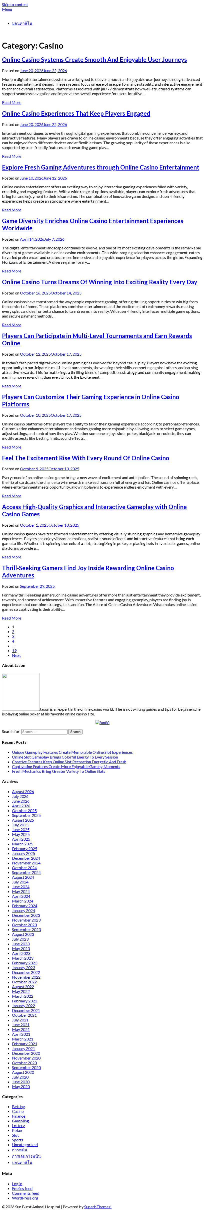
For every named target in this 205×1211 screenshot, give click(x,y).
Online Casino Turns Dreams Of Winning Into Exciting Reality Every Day (99, 281)
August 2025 (23, 820)
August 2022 (23, 986)
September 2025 (26, 815)
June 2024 (21, 886)
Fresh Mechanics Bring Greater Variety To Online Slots (58, 771)
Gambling (20, 1120)
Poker (17, 1130)
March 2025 (22, 843)
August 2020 (23, 1072)
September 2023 (26, 929)
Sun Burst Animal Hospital (24, 14)
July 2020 (20, 1077)
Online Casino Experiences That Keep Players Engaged (76, 113)
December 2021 (26, 1010)
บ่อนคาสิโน (22, 23)
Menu (7, 9)
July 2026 (20, 796)
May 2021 (21, 1029)
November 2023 (26, 920)
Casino (18, 1111)
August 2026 (23, 791)
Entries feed (22, 1188)
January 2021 (23, 1048)
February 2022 (24, 1000)
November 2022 (26, 977)
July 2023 (20, 939)
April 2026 (21, 805)
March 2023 (22, 958)
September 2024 (26, 872)
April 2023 (21, 953)
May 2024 (21, 891)
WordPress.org (25, 1197)
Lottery (18, 1125)
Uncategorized (25, 1144)
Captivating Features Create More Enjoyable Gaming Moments (66, 766)
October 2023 (24, 924)
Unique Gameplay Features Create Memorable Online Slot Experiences (72, 752)
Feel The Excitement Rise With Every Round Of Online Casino (85, 458)
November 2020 (26, 1057)
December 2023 (26, 915)
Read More (11, 102)
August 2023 (23, 934)
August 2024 (23, 877)
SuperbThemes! (98, 1206)
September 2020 (26, 1067)
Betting (18, 1106)
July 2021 (20, 1019)
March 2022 (22, 996)
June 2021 (21, 1024)
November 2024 (26, 862)
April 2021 (21, 1034)
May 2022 (21, 991)
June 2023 (21, 943)
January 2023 (23, 967)
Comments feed (25, 1193)
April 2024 (21, 896)
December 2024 (26, 858)
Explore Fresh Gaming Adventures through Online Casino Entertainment (100, 167)
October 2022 (24, 981)
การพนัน (19, 1149)
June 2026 (21, 801)
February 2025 (24, 848)
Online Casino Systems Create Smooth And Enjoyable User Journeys (94, 59)
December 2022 (26, 972)
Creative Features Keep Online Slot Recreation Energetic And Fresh (69, 761)
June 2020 (21, 1081)
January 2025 (23, 853)
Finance (18, 1116)
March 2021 (22, 1038)
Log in (17, 1183)
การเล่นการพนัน (26, 1156)
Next (16, 655)
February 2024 (24, 905)
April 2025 (21, 839)
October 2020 (24, 1062)
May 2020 (21, 1086)
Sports (17, 1139)
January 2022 (23, 1005)
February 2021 (24, 1043)
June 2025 (21, 829)
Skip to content (15, 4)
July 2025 (20, 824)
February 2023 (24, 962)
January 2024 (23, 910)
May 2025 (21, 834)
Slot (15, 1135)
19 (14, 650)
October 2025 (24, 810)
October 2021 (24, 1015)
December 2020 (26, 1053)
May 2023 (21, 948)
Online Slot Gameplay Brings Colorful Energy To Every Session (65, 756)
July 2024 (20, 881)
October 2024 (24, 867)
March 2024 (22, 900)
